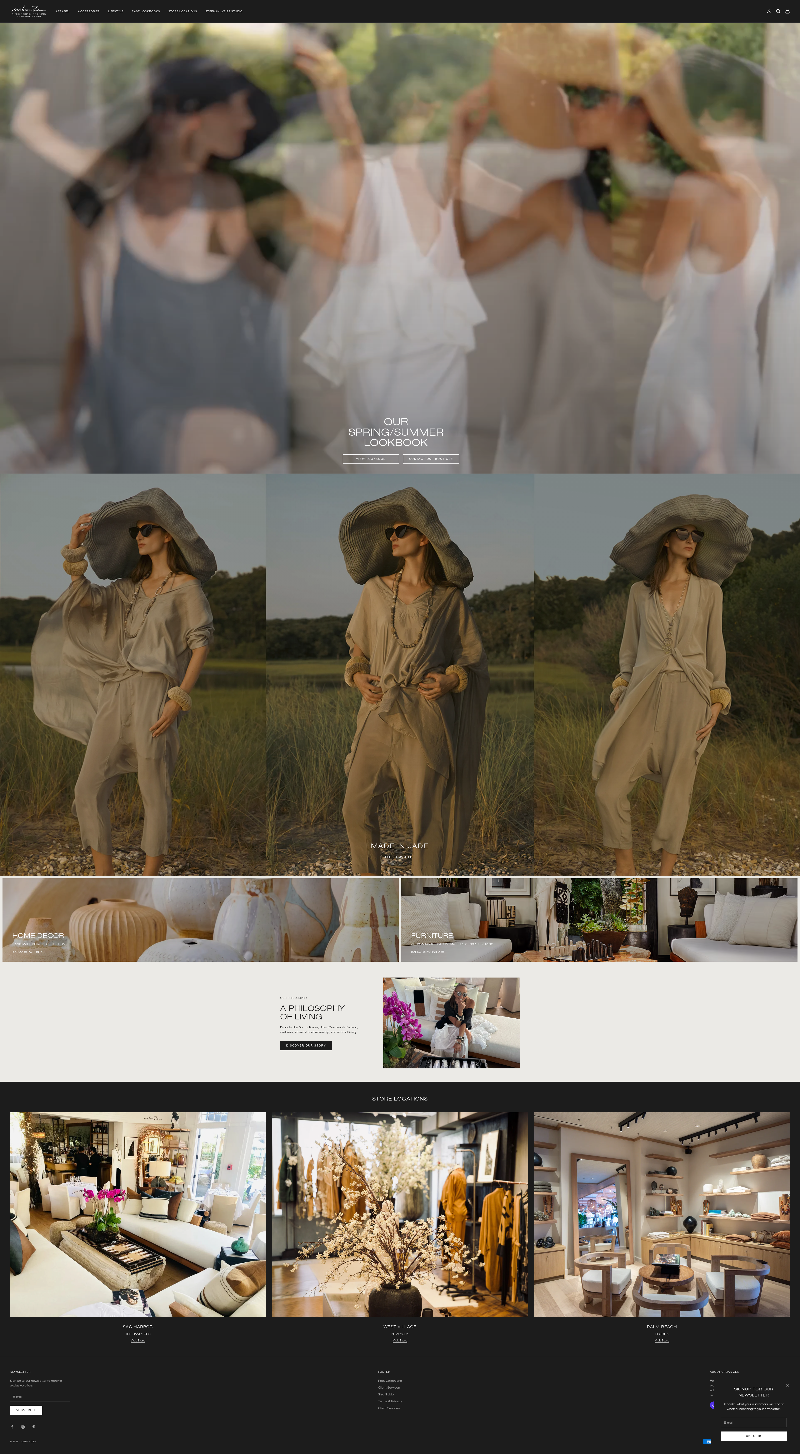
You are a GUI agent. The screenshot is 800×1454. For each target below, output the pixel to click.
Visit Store (138, 1340)
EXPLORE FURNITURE (427, 951)
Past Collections (390, 1380)
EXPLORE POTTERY (27, 951)
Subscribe (754, 1436)
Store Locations (182, 11)
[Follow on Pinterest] (34, 1427)
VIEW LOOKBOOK (371, 458)
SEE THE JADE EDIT (400, 857)
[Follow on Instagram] (23, 1427)
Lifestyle (116, 11)
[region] (400, 675)
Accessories (89, 11)
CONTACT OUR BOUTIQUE (431, 458)
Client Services (389, 1387)
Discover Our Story (306, 1045)
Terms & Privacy (390, 1401)
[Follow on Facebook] (12, 1427)
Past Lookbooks (146, 11)
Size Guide (386, 1394)
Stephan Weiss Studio (223, 11)
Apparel (63, 11)
